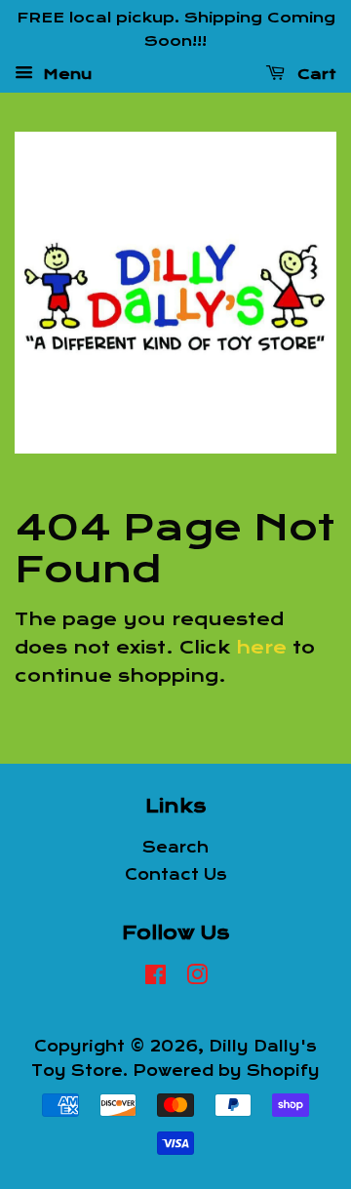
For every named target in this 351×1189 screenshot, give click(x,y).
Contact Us (176, 875)
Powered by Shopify (226, 1071)
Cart (314, 73)
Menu (65, 73)
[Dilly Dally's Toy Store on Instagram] (197, 978)
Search (175, 847)
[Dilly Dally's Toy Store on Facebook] (155, 978)
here (261, 647)
